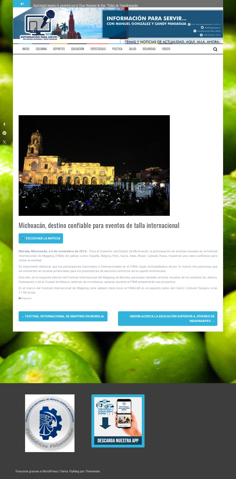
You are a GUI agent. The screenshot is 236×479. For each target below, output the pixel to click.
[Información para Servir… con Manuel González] (40, 25)
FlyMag (74, 471)
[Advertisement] (118, 87)
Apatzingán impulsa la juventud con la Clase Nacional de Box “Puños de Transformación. (86, 5)
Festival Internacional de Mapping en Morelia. (63, 316)
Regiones (26, 298)
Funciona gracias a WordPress (37, 471)
